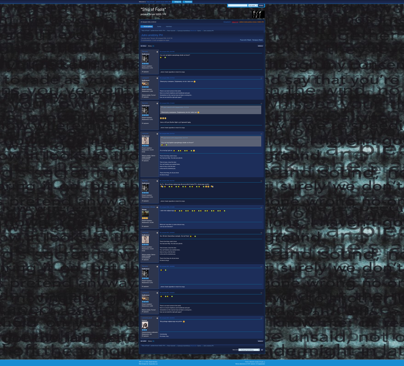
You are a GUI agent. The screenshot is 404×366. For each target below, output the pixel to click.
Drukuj (260, 46)
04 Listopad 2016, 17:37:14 (167, 78)
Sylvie (199, 30)
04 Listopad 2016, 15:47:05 (167, 51)
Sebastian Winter (148, 207)
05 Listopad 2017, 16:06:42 (167, 232)
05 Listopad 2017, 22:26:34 (167, 318)
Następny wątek (257, 40)
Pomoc (247, 361)
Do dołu (143, 46)
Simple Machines (153, 361)
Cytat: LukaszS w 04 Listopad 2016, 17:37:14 (176, 107)
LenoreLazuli (147, 318)
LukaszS (145, 78)
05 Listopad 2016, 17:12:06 (167, 207)
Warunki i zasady (254, 361)
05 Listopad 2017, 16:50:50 (167, 266)
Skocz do (235, 350)
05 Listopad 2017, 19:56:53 (167, 292)
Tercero (145, 52)
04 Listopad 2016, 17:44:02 (167, 103)
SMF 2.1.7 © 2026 (143, 361)
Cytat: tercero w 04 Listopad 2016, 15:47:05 (175, 138)
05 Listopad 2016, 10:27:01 (167, 180)
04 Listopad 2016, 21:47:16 (167, 133)
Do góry (143, 341)
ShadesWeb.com (153, 364)
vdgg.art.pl (235, 22)
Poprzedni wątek (245, 40)
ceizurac (145, 134)
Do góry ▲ (262, 361)
